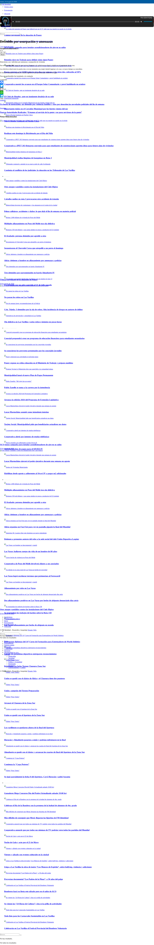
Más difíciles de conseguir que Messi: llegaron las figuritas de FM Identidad (36, 818)
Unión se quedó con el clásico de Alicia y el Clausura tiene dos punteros (34, 678)
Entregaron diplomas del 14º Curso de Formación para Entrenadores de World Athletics (42, 642)
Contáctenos (8, 617)
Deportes (7, 631)
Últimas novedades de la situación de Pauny (23, 35)
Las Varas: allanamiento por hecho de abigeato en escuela (29, 625)
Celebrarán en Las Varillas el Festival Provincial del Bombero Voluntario (35, 928)
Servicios (7, 651)
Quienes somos (8, 7)
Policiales (11, 660)
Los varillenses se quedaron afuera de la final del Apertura (29, 727)
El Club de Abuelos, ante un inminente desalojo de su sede (29, 96)
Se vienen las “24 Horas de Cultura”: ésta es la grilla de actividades (33, 904)
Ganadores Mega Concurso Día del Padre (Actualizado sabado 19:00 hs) (35, 793)
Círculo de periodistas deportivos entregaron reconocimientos (30, 654)
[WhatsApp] (77, 92)
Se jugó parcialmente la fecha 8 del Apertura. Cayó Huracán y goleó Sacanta (37, 777)
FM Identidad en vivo (11, 619)
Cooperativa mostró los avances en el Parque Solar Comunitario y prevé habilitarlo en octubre (44, 84)
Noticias (7, 654)
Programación (8, 10)
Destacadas (12, 656)
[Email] (77, 89)
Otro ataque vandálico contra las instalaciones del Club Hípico (27, 609)
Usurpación (14, 98)
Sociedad (11, 658)
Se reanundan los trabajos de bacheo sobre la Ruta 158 (28, 613)
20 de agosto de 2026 (7, 284)
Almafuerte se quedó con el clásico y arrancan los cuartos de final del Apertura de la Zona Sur (44, 752)
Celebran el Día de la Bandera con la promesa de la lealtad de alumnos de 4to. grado (40, 805)
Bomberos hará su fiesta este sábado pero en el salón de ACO (30, 891)
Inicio (5, 20)
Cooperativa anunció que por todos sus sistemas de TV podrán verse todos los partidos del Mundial (46, 830)
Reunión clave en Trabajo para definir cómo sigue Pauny (28, 60)
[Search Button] (20, 34)
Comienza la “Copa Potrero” (16, 764)
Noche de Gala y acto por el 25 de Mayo (21, 842)
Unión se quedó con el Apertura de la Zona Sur (24, 715)
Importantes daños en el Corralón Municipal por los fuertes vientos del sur (36, 109)
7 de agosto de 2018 (6, 47)
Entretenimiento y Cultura (11, 783)
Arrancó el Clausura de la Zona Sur (19, 703)
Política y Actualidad (15, 662)
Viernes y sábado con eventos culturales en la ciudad (26, 855)
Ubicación (7, 14)
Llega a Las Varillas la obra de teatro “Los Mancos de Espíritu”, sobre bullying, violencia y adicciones (48, 867)
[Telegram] (77, 95)
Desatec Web (32, 630)
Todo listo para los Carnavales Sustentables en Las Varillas (29, 916)
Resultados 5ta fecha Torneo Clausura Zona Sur (25, 666)
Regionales (12, 664)
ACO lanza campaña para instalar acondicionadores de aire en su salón (35, 47)
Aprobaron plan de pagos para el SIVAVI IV (23, 449)
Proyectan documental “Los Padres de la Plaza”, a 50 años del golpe (33, 879)
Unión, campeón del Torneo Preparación (21, 691)
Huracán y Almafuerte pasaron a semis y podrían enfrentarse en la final (35, 740)
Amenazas (7, 98)
